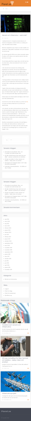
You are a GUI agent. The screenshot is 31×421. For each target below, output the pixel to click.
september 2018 (8, 252)
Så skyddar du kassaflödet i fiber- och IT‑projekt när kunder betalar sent (14, 152)
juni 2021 (7, 234)
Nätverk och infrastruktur (11, 279)
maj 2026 (7, 219)
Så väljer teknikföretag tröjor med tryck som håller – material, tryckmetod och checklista (15, 156)
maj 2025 (7, 224)
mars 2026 (7, 221)
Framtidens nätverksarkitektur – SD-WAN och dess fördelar (15, 167)
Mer (28, 333)
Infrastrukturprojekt (9, 393)
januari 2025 (7, 230)
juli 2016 (7, 261)
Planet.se (6, 411)
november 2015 (8, 270)
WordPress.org (8, 295)
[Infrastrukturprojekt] (15, 381)
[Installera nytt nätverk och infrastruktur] (15, 313)
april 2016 (7, 265)
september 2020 (9, 243)
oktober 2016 (8, 259)
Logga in (7, 289)
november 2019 (8, 248)
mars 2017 (7, 256)
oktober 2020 (8, 241)
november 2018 (8, 250)
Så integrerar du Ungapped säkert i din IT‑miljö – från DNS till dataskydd (16, 163)
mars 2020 (7, 245)
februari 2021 (8, 237)
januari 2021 (7, 239)
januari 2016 (7, 267)
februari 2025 (8, 228)
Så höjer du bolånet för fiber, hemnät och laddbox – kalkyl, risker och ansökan (14, 160)
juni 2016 (7, 263)
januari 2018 (7, 254)
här (27, 102)
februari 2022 (8, 232)
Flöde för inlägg (8, 291)
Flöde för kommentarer (10, 293)
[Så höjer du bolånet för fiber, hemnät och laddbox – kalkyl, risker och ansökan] (15, 346)
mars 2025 (7, 226)
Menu (26, 2)
